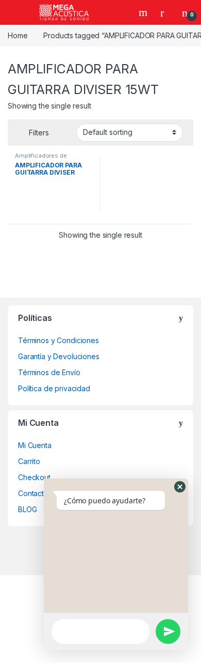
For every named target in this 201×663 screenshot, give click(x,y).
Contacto (33, 493)
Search (144, 12)
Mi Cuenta (35, 445)
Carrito (29, 461)
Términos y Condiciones (58, 340)
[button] (180, 486)
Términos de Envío (49, 372)
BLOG (27, 509)
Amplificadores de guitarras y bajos (41, 158)
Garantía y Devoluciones (58, 356)
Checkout (34, 477)
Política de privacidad (54, 388)
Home (17, 35)
